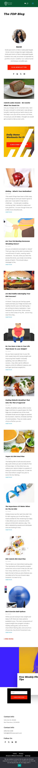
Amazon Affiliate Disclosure (14, 756)
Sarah (9, 193)
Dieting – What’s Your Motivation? (18, 191)
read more (8, 212)
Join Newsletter (19, 67)
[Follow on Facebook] (13, 74)
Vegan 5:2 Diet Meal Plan (14, 456)
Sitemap (27, 756)
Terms (15, 753)
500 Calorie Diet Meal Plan (15, 559)
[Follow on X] (20, 74)
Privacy (21, 753)
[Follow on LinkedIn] (17, 74)
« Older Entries (8, 639)
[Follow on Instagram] (24, 74)
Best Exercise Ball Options (15, 611)
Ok (19, 765)
